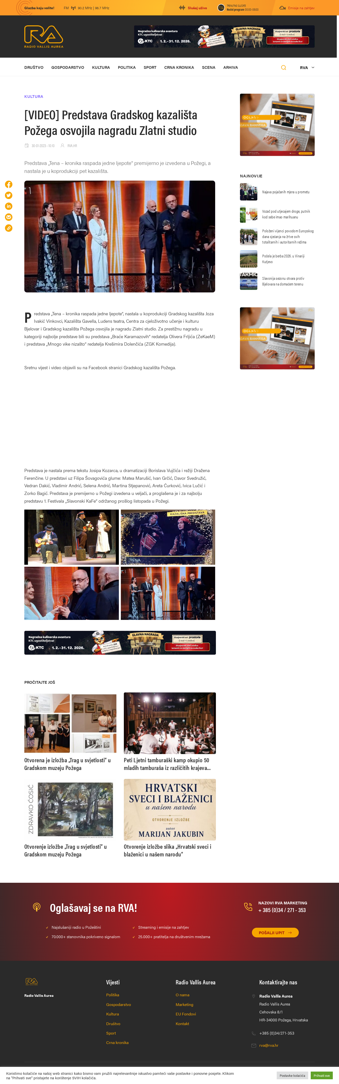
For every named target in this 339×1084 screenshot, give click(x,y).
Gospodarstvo (67, 67)
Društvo (33, 67)
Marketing (184, 1004)
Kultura (101, 67)
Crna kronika (179, 67)
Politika (127, 67)
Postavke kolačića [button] (292, 1075)
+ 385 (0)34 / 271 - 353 (282, 909)
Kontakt (182, 1023)
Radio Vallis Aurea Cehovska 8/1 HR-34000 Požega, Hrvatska (283, 1008)
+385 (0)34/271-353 (276, 1033)
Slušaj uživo (197, 7)
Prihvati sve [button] (322, 1075)
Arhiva (230, 67)
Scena (208, 67)
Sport (150, 67)
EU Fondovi (186, 1014)
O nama (182, 995)
